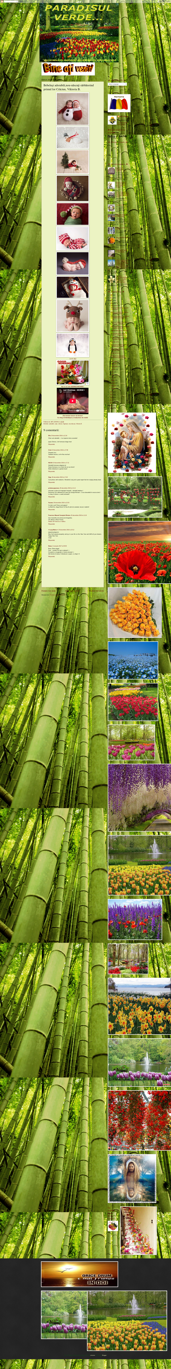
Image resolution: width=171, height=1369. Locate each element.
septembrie (114, 366)
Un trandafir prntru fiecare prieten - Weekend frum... (119, 334)
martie (113, 383)
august (113, 369)
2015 (111, 392)
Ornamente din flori (121, 205)
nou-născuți (72, 424)
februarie (114, 385)
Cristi (50, 450)
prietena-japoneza (53, 488)
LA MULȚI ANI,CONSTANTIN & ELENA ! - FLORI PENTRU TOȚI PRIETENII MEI (122, 279)
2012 (111, 400)
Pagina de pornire (72, 591)
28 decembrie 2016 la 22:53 (61, 502)
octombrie (114, 364)
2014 (111, 394)
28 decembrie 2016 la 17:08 (60, 450)
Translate (121, 86)
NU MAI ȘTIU (115, 342)
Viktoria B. (79, 424)
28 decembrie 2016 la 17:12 (61, 462)
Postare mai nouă (48, 591)
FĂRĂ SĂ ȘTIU (115, 353)
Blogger (104, 1355)
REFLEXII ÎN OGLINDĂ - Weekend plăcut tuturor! (118, 356)
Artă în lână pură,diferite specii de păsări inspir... (119, 338)
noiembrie (114, 361)
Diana (50, 546)
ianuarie (113, 388)
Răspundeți (51, 444)
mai (112, 377)
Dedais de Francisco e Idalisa (56, 521)
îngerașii (65, 424)
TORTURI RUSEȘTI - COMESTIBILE (122, 215)
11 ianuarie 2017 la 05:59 (59, 546)
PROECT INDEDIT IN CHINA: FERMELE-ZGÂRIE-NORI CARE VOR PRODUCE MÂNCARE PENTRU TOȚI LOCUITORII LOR (118, 265)
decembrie (114, 305)
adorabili (51, 424)
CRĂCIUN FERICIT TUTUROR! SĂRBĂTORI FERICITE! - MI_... (120, 318)
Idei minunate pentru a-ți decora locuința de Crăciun (120, 327)
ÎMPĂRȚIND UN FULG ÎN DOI (119, 330)
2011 (111, 403)
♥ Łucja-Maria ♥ (53, 530)
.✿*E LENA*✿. (124, 116)
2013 (111, 397)
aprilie (113, 380)
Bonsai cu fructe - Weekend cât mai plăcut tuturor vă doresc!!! (121, 185)
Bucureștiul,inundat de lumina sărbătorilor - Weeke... (119, 345)
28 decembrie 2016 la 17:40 (60, 477)
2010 (111, 405)
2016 (111, 303)
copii (56, 424)
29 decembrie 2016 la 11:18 (79, 515)
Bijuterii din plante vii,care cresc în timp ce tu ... (120, 349)
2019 (111, 295)
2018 (111, 298)
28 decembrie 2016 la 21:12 (68, 488)
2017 (111, 300)
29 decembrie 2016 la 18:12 (66, 530)
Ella (49, 435)
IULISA (50, 462)
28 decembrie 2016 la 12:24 (59, 435)
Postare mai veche (96, 591)
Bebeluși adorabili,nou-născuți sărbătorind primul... (119, 312)
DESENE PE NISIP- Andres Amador (122, 251)
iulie (112, 372)
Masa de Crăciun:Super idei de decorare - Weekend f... (120, 322)
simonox (92, 1355)
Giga (49, 477)
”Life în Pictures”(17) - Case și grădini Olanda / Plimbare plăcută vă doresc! (122, 194)
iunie (112, 375)
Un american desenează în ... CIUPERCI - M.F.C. (121, 169)
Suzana (50, 502)
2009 (111, 408)
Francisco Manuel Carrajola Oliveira (59, 515)
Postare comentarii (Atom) (57, 595)
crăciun (60, 424)
